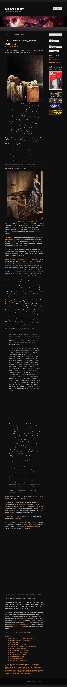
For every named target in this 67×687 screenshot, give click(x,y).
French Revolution (21, 670)
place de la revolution (19, 673)
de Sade (37, 526)
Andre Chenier (12, 259)
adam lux (30, 668)
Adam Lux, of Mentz (14, 438)
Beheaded (33, 664)
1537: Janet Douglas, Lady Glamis (17, 654)
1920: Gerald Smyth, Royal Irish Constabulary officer (22, 646)
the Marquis (31, 526)
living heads (24, 671)
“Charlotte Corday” (37, 496)
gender (27, 670)
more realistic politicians (24, 504)
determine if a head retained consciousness (17, 624)
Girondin (24, 516)
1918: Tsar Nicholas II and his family (17, 660)
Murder (19, 667)
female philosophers (34, 241)
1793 (26, 668)
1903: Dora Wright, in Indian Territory (18, 652)
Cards (17, 29)
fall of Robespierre (22, 140)
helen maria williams (34, 670)
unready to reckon (34, 280)
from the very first (34, 140)
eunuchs (37, 264)
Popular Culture (37, 667)
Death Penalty (23, 665)
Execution (29, 665)
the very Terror (39, 508)
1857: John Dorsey (13, 642)
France (37, 665)
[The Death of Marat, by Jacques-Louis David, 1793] (25, 101)
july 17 (19, 671)
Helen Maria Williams (27, 618)
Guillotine (7, 667)
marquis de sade (32, 671)
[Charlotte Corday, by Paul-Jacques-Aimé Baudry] (25, 219)
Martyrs (15, 667)
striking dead (17, 142)
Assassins (27, 664)
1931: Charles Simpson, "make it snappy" (19, 640)
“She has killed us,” (10, 516)
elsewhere (12, 512)
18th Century (12, 664)
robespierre (27, 673)
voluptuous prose (14, 138)
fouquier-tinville (12, 670)
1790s (23, 668)
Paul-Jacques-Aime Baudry (30, 221)
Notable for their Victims (27, 667)
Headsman (19, 46)
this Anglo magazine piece (12, 302)
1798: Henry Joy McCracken (16, 656)
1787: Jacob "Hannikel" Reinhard (17, 648)
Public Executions (9, 668)
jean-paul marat (14, 671)
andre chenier (36, 668)
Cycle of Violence (15, 665)
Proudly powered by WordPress (33, 681)
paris (12, 673)
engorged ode (20, 259)
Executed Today (14, 8)
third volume (14, 496)
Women (15, 668)
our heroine (31, 138)
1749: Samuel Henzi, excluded (16, 658)
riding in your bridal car (28, 261)
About (12, 29)
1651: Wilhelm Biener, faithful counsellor (18, 650)
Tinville (27, 356)
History (11, 667)
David (30, 104)
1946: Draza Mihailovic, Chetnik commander (20, 644)
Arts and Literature (20, 664)
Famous (34, 665)
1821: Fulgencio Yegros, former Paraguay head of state (22, 638)
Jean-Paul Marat (37, 142)
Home (7, 29)
